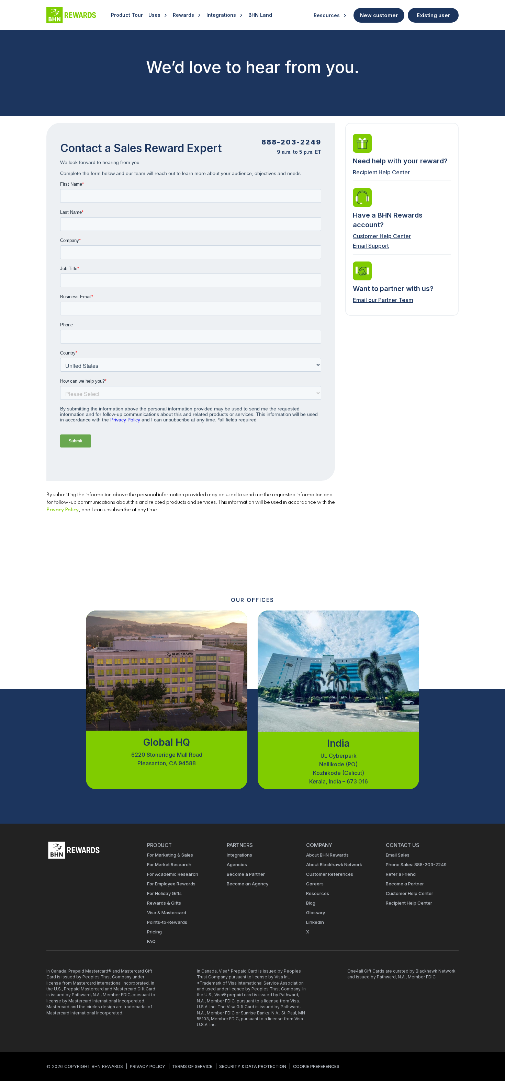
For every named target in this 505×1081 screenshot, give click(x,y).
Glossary (315, 912)
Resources (327, 15)
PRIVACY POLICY (147, 1066)
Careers (315, 883)
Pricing (154, 931)
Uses (154, 15)
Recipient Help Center (381, 172)
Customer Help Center (382, 236)
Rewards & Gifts (164, 903)
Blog (310, 903)
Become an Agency (247, 883)
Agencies (237, 864)
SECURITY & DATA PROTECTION (252, 1066)
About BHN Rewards (327, 855)
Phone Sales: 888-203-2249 (416, 864)
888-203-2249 (291, 142)
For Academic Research (172, 874)
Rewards (183, 15)
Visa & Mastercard (166, 912)
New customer (379, 15)
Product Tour (127, 15)
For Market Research (169, 864)
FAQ (151, 941)
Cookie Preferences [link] (316, 1066)
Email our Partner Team (383, 300)
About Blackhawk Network (334, 864)
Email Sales (397, 855)
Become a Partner (246, 874)
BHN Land (260, 15)
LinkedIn (315, 922)
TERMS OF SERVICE (192, 1066)
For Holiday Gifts (164, 893)
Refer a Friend (401, 874)
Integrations (221, 15)
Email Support (371, 245)
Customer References (329, 874)
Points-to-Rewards (167, 922)
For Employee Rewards (171, 883)
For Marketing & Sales (170, 855)
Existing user (433, 15)
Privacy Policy (62, 510)
